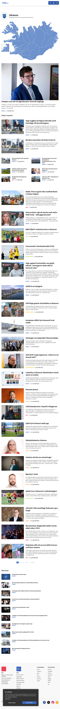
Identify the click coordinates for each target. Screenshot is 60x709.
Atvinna (49, 673)
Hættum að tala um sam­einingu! (38, 457)
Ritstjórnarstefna (20, 680)
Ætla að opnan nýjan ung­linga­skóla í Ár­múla (23, 632)
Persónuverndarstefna (6, 678)
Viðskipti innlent (30, 312)
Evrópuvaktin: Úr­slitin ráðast (19, 574)
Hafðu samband (20, 678)
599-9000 (6, 683)
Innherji (49, 669)
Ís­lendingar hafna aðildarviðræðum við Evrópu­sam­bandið (26, 591)
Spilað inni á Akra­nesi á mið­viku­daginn (41, 491)
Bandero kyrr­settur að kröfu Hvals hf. (41, 140)
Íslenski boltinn (29, 256)
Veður (49, 677)
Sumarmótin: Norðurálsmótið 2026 (40, 246)
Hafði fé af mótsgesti (34, 286)
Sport (27, 236)
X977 (49, 682)
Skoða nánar (7, 698)
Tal (48, 684)
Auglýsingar (19, 676)
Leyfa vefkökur (29, 702)
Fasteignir (50, 671)
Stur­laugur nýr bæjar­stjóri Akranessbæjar (42, 338)
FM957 (49, 680)
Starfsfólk (18, 684)
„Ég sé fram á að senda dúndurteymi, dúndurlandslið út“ (26, 599)
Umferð (18, 686)
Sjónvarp (39, 678)
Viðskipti (39, 671)
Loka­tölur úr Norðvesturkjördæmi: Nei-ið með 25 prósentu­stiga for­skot (29, 615)
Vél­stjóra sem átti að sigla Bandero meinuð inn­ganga (22, 102)
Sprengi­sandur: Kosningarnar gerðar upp (22, 623)
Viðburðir (50, 675)
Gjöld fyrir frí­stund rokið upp (37, 423)
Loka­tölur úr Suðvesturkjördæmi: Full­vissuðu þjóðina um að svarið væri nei (30, 640)
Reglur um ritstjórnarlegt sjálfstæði (7, 675)
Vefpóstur (18, 688)
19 (32, 562)
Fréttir (38, 669)
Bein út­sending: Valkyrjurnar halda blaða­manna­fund (25, 582)
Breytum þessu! (32, 390)
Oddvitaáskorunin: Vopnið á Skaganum (41, 407)
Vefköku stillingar (12, 702)
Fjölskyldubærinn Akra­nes (36, 440)
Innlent (3, 111)
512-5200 (21, 675)
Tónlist (27, 540)
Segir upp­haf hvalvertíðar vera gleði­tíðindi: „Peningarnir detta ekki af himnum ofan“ (40, 266)
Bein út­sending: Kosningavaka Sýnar (21, 648)
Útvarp (38, 680)
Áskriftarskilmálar (20, 682)
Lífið (13, 180)
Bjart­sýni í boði (32, 474)
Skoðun (27, 401)
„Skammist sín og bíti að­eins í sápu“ (20, 607)
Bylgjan (49, 678)
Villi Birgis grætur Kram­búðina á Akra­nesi (42, 303)
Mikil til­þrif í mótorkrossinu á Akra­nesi (41, 229)
